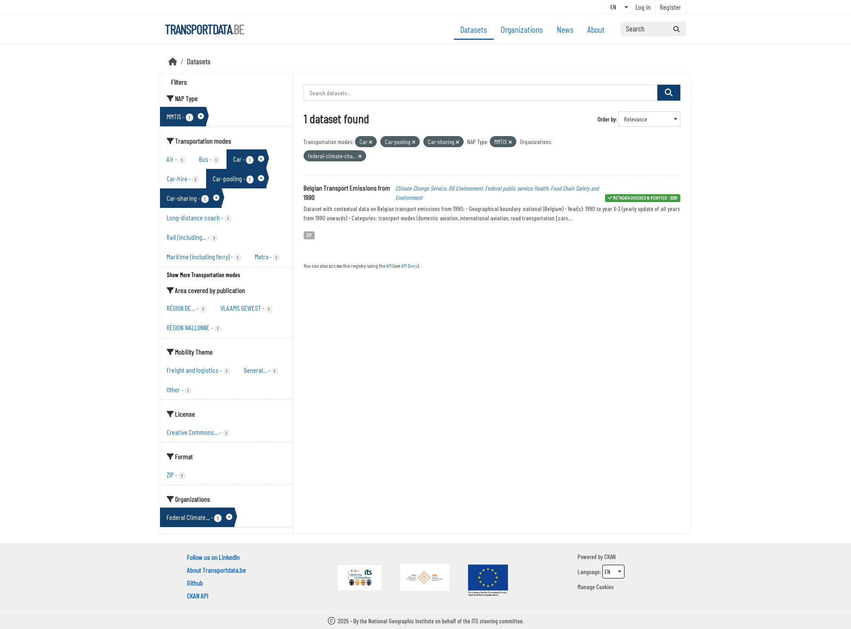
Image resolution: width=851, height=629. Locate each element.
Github (195, 582)
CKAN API (197, 595)
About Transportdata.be (216, 570)
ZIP (309, 235)
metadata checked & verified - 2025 (645, 197)
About (596, 29)
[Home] (172, 61)
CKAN (610, 556)
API (389, 265)
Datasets (473, 29)
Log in (643, 7)
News (565, 29)
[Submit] (676, 29)
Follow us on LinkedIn (213, 557)
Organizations (522, 29)
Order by (606, 119)
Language (589, 571)
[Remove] (370, 142)
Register (670, 7)
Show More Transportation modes (203, 274)
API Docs (409, 265)
